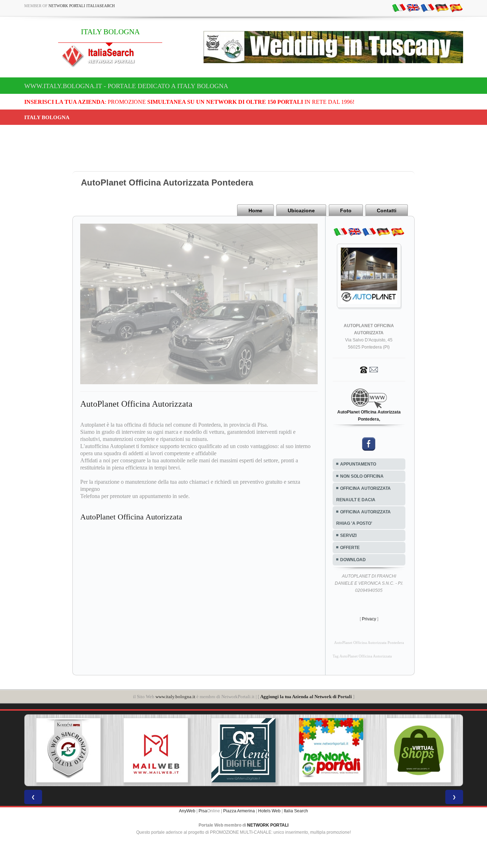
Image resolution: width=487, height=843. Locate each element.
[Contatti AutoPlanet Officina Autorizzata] (369, 369)
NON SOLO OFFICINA (362, 476)
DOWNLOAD (353, 559)
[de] (442, 7)
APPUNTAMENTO (358, 464)
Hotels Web (269, 810)
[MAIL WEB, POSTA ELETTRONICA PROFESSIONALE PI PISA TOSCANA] (71, 750)
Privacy (369, 618)
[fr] (427, 7)
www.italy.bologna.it (175, 696)
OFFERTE (350, 547)
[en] (413, 7)
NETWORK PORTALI (267, 825)
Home (255, 210)
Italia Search (296, 810)
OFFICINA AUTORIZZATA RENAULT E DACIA (363, 494)
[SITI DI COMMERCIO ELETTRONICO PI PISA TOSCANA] (334, 750)
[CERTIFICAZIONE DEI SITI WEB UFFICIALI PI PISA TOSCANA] (422, 750)
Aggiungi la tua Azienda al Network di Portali (306, 696)
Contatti (386, 210)
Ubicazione (301, 210)
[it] (399, 7)
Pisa (203, 810)
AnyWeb (187, 810)
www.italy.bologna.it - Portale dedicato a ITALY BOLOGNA (126, 86)
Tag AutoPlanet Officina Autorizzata (362, 656)
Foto (346, 210)
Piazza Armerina (239, 810)
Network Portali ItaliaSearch (81, 6)
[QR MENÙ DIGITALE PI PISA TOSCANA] (159, 750)
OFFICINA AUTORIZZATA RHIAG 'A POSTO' (363, 517)
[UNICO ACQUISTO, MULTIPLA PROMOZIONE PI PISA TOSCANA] (246, 750)
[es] (456, 7)
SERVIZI (348, 535)
